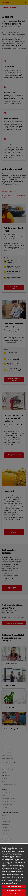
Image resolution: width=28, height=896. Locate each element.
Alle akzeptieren (14, 894)
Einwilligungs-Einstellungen (14, 886)
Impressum (14, 883)
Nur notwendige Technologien (14, 890)
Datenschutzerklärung (7, 883)
